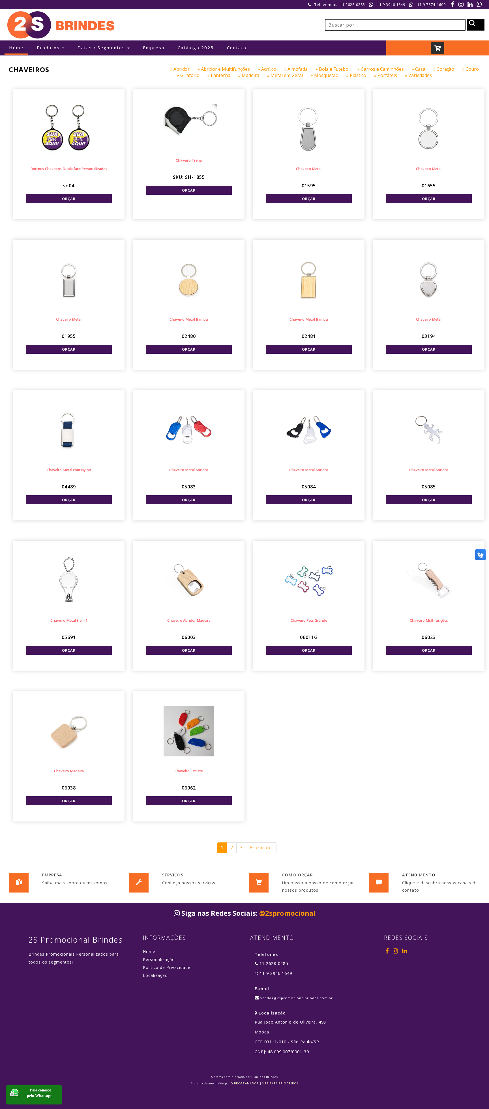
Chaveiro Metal (308, 168)
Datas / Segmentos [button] (102, 47)
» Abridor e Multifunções (228, 69)
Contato (236, 47)
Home (18, 47)
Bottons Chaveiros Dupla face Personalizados (68, 168)
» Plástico (360, 75)
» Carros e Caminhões (384, 69)
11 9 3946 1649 (391, 4)
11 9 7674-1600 (431, 4)
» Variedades (422, 75)
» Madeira (252, 75)
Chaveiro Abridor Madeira (189, 620)
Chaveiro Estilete (189, 771)
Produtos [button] (49, 47)
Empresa (153, 47)
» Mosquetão (328, 75)
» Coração (447, 69)
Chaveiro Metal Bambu (189, 319)
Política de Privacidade (166, 967)
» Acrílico (271, 69)
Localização (155, 975)
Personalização (159, 959)
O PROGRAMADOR (245, 1083)
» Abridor (184, 69)
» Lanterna (222, 75)
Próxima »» (261, 847)
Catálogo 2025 (196, 47)
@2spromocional (287, 913)
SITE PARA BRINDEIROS (280, 1083)
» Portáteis (389, 75)
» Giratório (192, 75)
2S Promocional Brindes (76, 939)
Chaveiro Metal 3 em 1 (68, 620)
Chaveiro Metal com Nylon (69, 469)
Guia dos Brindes (265, 1077)
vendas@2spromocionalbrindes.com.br (296, 998)
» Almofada (300, 69)
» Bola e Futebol (336, 69)
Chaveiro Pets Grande (309, 620)
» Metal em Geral (289, 75)
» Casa (422, 69)
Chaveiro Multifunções (429, 620)
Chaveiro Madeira (69, 771)
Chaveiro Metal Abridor (188, 469)
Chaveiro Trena (189, 160)
